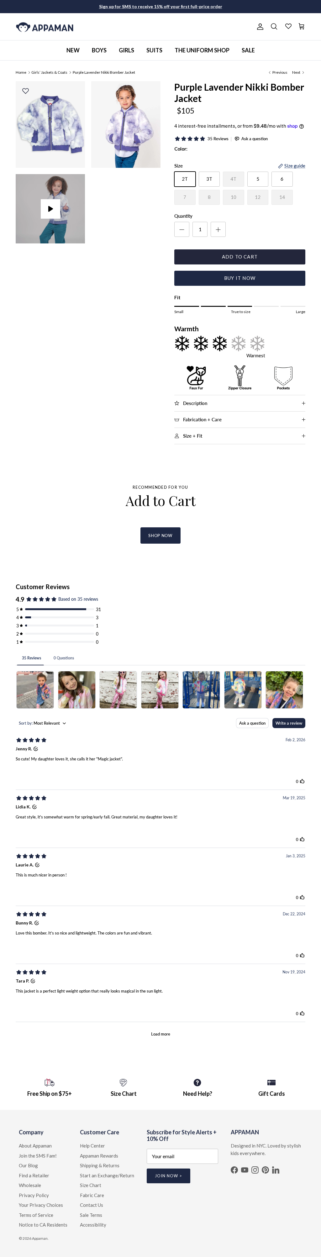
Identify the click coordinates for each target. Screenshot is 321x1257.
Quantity (183, 216)
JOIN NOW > (168, 1175)
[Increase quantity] (218, 229)
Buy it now (239, 278)
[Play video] (50, 209)
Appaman (40, 1238)
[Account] (259, 26)
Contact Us (91, 1205)
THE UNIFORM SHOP (202, 50)
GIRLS (126, 50)
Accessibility (93, 1225)
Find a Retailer (34, 1175)
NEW (73, 50)
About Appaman (35, 1145)
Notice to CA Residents (43, 1225)
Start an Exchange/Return (107, 1175)
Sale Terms (91, 1215)
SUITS (154, 50)
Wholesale (30, 1185)
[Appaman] (45, 26)
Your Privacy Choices (41, 1205)
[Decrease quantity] (181, 229)
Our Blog (28, 1165)
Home (21, 72)
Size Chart (90, 1185)
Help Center (92, 1145)
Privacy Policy (34, 1195)
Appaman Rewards (99, 1155)
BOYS (99, 50)
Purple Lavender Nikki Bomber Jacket (104, 72)
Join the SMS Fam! (38, 1155)
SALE (248, 50)
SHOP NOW (160, 535)
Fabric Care (92, 1195)
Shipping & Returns (99, 1165)
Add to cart (240, 256)
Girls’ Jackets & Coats (49, 72)
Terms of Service (36, 1215)
